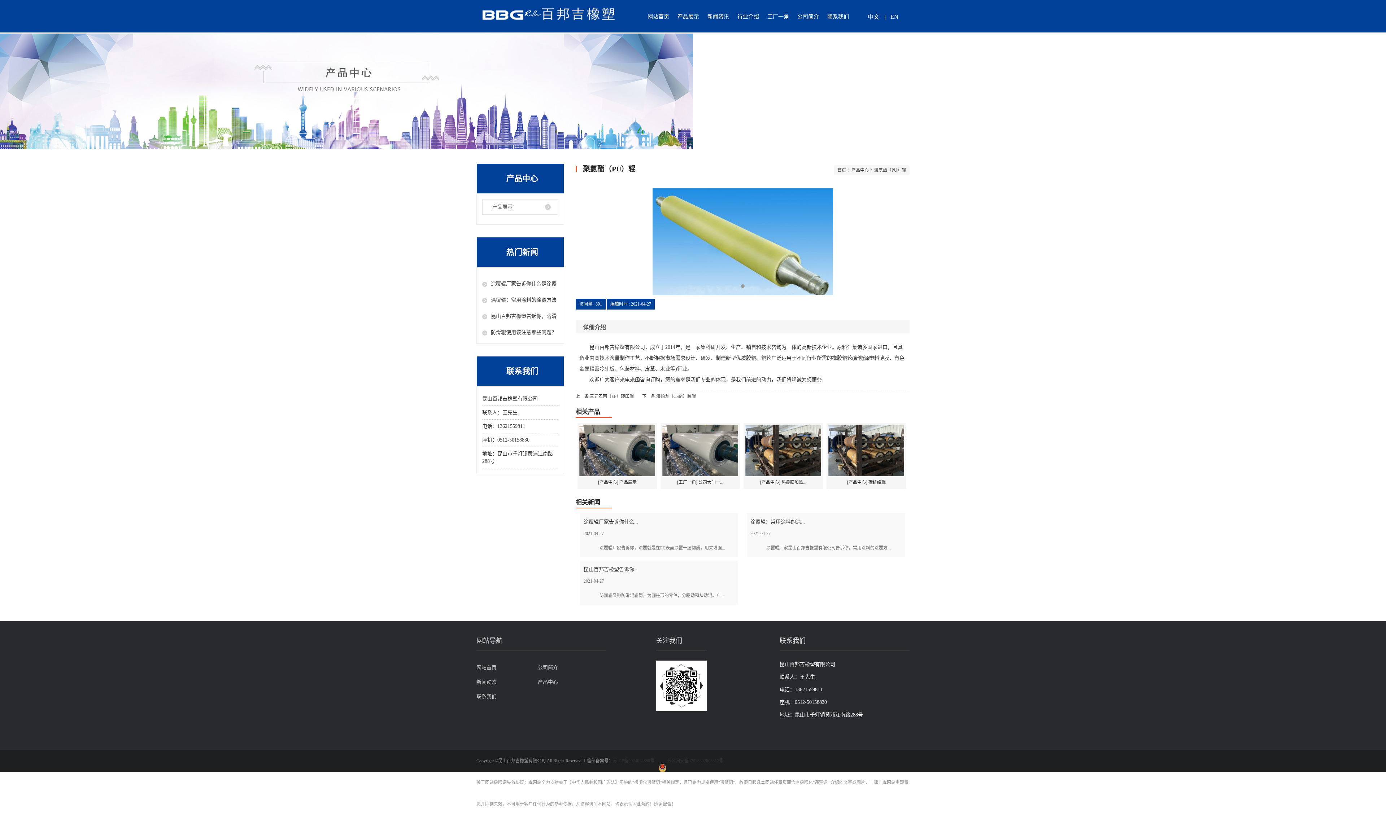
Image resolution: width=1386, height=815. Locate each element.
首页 (841, 170)
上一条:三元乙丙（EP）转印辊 (605, 396)
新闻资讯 (718, 16)
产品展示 (688, 16)
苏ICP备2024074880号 (633, 760)
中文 (873, 17)
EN (894, 17)
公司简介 (808, 16)
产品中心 (548, 682)
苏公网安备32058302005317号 (695, 760)
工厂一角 (778, 16)
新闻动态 (486, 682)
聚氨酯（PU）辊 (890, 170)
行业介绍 (748, 16)
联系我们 (838, 16)
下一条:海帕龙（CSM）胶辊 (669, 396)
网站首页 (658, 16)
